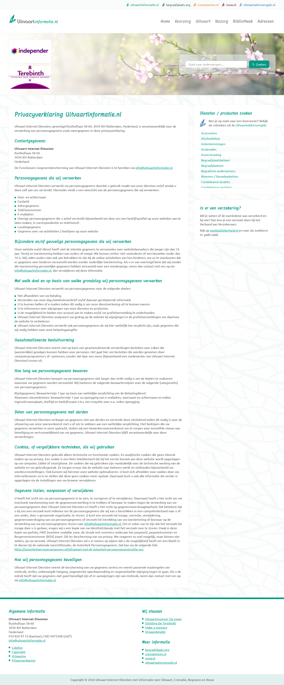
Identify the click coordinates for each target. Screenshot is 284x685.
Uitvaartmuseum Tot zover (163, 619)
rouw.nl (231, 5)
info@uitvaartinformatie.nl (154, 168)
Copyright (18, 652)
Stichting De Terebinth (160, 623)
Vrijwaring (19, 656)
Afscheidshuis (210, 138)
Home (165, 21)
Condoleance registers (216, 187)
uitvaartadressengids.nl (259, 5)
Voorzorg (183, 21)
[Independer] (30, 51)
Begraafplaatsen (212, 165)
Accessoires (209, 133)
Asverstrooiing (211, 155)
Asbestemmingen (213, 144)
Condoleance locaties (215, 182)
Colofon (17, 647)
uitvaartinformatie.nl (144, 5)
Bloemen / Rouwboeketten (219, 176)
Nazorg (221, 21)
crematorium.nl (208, 5)
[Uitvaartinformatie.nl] (33, 26)
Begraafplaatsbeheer (215, 160)
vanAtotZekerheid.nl (224, 230)
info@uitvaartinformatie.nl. (103, 524)
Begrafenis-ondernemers (218, 171)
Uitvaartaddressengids (251, 125)
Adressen (265, 21)
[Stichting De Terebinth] (30, 77)
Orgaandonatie (155, 632)
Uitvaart (203, 21)
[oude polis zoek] (238, 230)
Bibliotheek (243, 21)
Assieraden (208, 149)
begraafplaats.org (178, 5)
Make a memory (156, 627)
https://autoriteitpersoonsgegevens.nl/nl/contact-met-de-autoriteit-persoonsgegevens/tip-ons (79, 549)
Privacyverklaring (23, 660)
